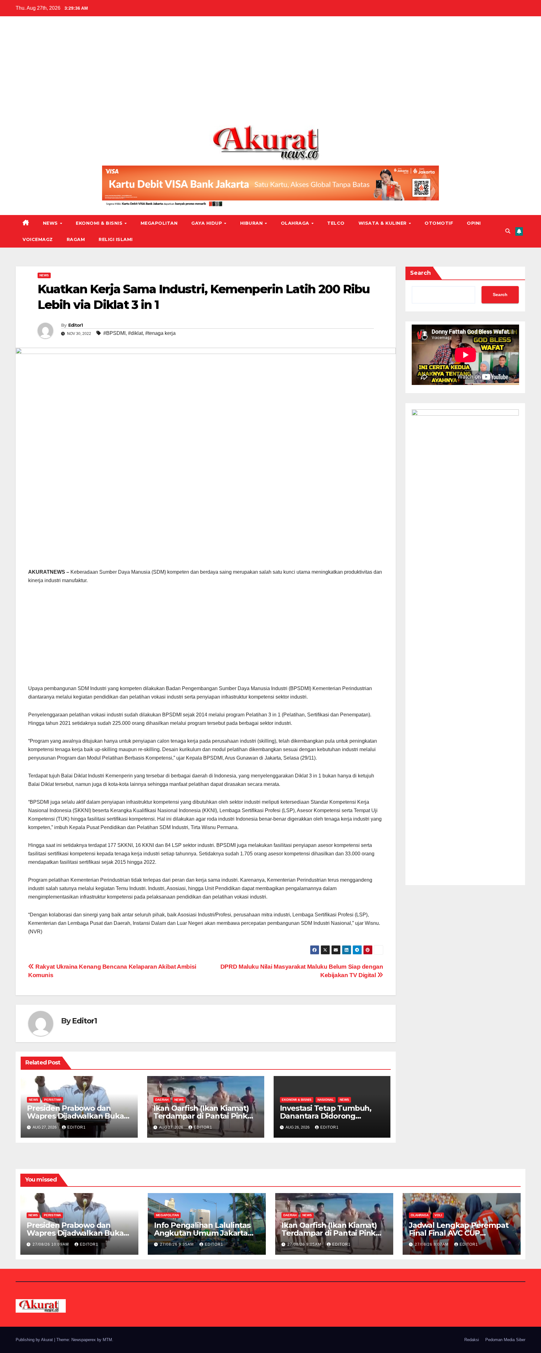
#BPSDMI (114, 333)
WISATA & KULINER (383, 223)
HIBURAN (252, 223)
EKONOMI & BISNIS (100, 223)
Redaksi (471, 1339)
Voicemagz (38, 239)
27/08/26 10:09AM (51, 1244)
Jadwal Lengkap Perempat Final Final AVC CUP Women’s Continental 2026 (459, 1233)
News (51, 223)
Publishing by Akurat (35, 1339)
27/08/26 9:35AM (177, 1244)
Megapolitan (159, 223)
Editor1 (75, 325)
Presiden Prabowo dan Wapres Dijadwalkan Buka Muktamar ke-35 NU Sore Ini (78, 1116)
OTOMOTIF (439, 223)
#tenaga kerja (160, 333)
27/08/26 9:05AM (304, 1244)
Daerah (161, 1099)
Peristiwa (52, 1099)
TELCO (336, 223)
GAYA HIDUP (207, 223)
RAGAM (76, 239)
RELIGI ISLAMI (116, 239)
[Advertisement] (270, 73)
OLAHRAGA (296, 223)
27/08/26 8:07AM (432, 1244)
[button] (507, 231)
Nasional (325, 1099)
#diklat (135, 333)
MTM (107, 1339)
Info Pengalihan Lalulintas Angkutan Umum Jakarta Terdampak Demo (202, 1233)
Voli (438, 1215)
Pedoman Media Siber (505, 1339)
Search (420, 272)
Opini (474, 223)
